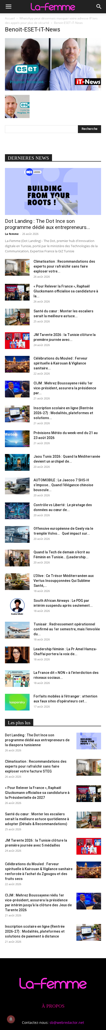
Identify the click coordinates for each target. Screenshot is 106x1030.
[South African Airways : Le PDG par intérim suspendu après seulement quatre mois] (17, 606)
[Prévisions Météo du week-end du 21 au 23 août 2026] (17, 438)
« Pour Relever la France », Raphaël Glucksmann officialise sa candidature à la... (66, 291)
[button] (8, 6)
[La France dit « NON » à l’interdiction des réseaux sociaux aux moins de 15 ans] (17, 678)
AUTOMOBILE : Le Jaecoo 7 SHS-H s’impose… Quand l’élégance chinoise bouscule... (63, 485)
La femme (12, 234)
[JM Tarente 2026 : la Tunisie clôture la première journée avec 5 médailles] (17, 340)
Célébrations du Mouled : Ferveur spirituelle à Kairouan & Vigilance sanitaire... (61, 363)
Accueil (10, 18)
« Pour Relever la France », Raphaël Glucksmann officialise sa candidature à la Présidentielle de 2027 (37, 793)
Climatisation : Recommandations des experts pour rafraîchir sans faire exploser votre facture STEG (36, 766)
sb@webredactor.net (67, 1022)
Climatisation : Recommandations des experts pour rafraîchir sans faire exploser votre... (64, 266)
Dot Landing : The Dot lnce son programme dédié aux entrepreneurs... (47, 224)
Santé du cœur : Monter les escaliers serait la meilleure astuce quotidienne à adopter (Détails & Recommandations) (37, 819)
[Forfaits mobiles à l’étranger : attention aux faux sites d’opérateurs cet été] (17, 702)
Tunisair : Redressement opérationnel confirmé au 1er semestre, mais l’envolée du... (67, 629)
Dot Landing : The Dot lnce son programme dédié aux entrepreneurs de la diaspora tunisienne (37, 740)
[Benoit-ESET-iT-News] (53, 89)
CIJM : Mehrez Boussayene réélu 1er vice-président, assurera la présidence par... (65, 388)
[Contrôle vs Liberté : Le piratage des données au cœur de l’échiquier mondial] (17, 510)
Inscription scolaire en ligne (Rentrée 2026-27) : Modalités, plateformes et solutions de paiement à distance (35, 931)
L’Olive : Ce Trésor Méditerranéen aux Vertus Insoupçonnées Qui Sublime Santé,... (64, 581)
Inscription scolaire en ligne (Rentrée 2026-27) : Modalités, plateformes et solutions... (63, 413)
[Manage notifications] (11, 1019)
